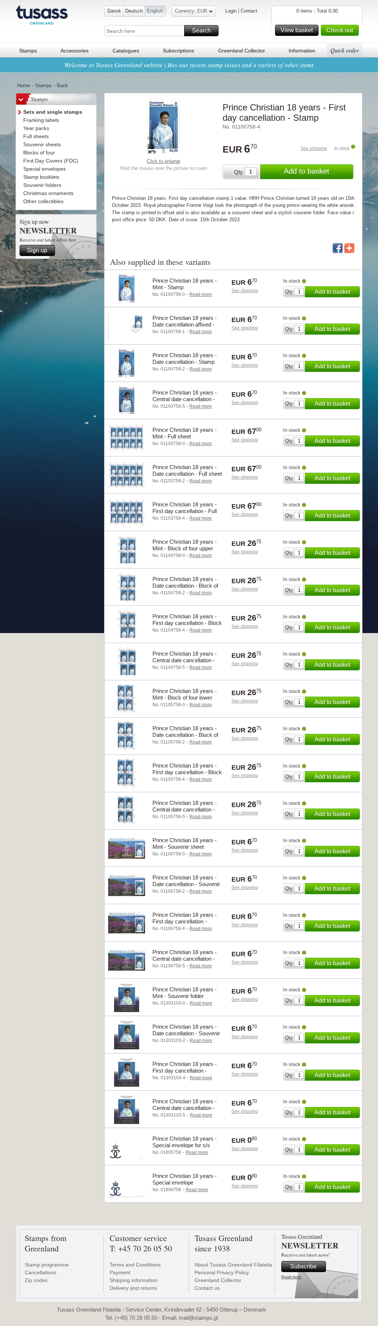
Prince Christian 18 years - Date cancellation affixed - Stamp (184, 324)
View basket (297, 30)
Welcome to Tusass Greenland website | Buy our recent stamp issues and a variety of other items (189, 65)
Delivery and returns (133, 1288)
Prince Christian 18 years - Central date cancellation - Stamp (184, 399)
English (155, 11)
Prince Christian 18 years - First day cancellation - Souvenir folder (184, 1070)
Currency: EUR (191, 11)
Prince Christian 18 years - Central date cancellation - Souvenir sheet (184, 958)
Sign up (37, 250)
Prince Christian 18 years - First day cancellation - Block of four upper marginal (187, 623)
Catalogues (126, 51)
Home (23, 85)
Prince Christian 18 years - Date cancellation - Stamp (184, 358)
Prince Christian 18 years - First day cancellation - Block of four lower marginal (187, 772)
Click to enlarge (163, 161)
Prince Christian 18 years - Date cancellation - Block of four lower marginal (185, 735)
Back (62, 85)
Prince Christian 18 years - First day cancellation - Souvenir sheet (184, 921)
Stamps (28, 51)
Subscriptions (178, 51)
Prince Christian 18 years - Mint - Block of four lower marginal (184, 697)
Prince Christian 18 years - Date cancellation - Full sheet (187, 470)
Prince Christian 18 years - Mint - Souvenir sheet (184, 843)
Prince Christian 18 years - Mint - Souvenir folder (184, 992)
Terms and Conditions (135, 1265)
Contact (249, 11)
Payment (120, 1272)
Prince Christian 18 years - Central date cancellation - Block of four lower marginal (185, 809)
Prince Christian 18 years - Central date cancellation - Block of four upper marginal (186, 660)
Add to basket (306, 171)
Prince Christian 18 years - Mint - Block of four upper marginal (184, 548)
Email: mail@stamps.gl (190, 1318)
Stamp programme (47, 1265)
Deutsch (134, 11)
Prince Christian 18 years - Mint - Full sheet (184, 433)
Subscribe (303, 1266)
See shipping (313, 148)
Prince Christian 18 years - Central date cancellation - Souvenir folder (184, 1108)
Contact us (207, 1288)
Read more (291, 1277)
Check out (339, 30)
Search (201, 30)
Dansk (114, 11)
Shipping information (134, 1280)
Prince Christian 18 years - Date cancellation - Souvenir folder (186, 1033)
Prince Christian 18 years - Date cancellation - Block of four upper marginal (185, 585)
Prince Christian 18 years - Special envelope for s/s (184, 1141)
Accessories (75, 51)
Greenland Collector (241, 51)
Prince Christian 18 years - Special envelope (184, 1179)
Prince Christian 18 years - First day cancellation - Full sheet (184, 511)
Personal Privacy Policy (222, 1272)
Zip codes (36, 1280)
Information (302, 51)
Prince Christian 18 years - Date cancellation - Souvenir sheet (186, 884)
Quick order (344, 50)
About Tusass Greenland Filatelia (233, 1265)
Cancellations (40, 1272)
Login (231, 11)
